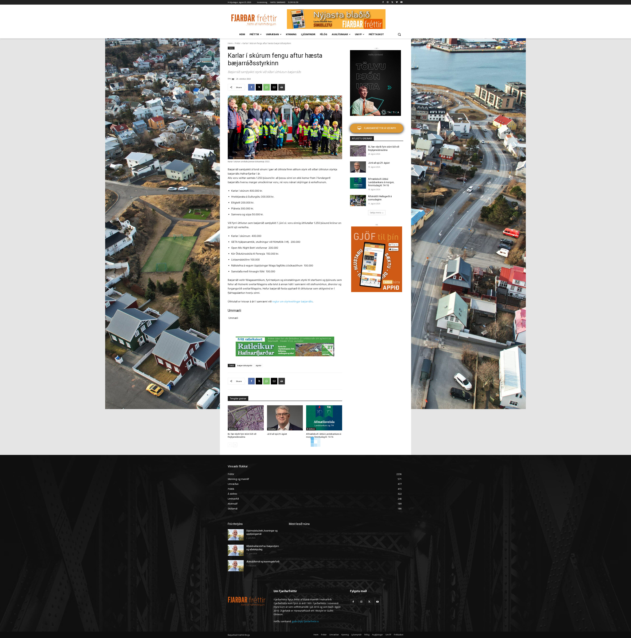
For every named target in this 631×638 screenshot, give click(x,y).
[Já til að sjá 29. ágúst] (285, 417)
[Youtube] (401, 2)
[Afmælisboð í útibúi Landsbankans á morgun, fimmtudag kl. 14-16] (324, 417)
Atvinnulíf (233, 429)
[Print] (281, 87)
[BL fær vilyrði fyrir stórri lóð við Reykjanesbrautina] (246, 417)
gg (233, 78)
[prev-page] (230, 445)
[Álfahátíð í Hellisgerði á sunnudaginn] (358, 200)
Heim (230, 43)
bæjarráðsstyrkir (244, 365)
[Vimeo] (397, 2)
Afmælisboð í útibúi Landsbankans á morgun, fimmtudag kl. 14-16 (381, 182)
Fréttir (237, 43)
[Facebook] (383, 2)
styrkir (258, 365)
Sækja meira (375, 212)
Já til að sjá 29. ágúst (277, 434)
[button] (399, 34)
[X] (392, 2)
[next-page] (235, 445)
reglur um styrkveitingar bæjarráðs (292, 301)
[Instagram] (388, 2)
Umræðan (272, 429)
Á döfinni (311, 429)
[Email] (274, 87)
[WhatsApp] (266, 87)
